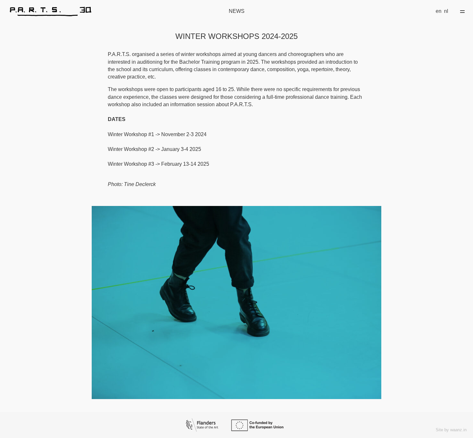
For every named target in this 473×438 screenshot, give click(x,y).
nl (446, 11)
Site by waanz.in (451, 429)
